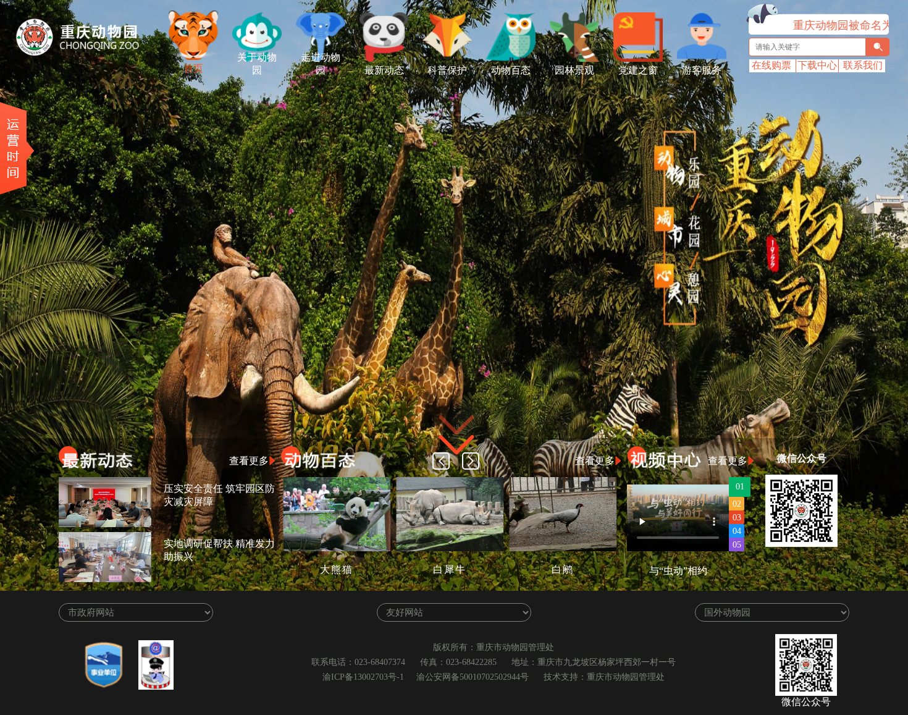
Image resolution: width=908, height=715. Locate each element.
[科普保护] (447, 37)
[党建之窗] (638, 37)
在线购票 (771, 65)
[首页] (193, 35)
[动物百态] (511, 37)
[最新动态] (384, 37)
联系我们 (863, 65)
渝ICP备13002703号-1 (363, 677)
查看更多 (249, 460)
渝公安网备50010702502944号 (472, 677)
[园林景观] (574, 37)
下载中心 (817, 65)
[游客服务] (701, 37)
